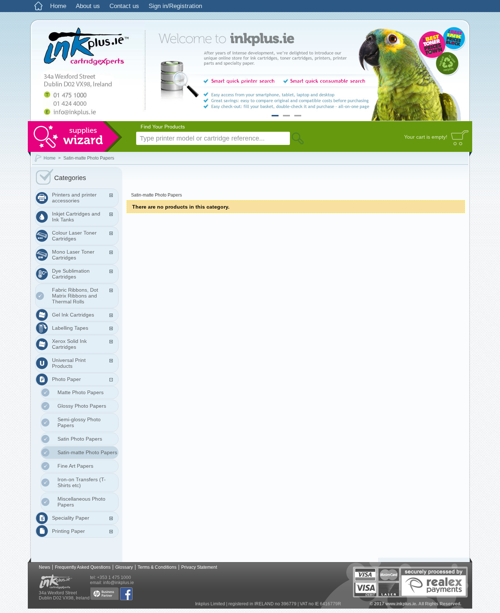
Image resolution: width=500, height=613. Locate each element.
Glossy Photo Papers (81, 406)
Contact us (124, 6)
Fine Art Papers (75, 466)
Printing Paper (68, 531)
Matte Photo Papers (80, 392)
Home (58, 6)
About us (88, 6)
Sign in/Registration (175, 6)
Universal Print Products (69, 363)
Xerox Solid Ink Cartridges (69, 344)
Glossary (124, 567)
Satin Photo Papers (79, 439)
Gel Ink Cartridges (73, 315)
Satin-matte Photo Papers (87, 452)
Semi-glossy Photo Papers (79, 422)
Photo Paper (66, 379)
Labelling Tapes (70, 328)
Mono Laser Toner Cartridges (73, 255)
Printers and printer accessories (74, 197)
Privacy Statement (199, 567)
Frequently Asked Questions (83, 567)
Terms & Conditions (157, 567)
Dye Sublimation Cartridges (71, 274)
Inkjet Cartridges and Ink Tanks (76, 217)
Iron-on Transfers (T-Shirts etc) (81, 482)
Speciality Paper (70, 518)
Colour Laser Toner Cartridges (74, 236)
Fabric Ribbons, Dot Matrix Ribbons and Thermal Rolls (75, 295)
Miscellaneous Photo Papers (81, 502)
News (44, 567)
